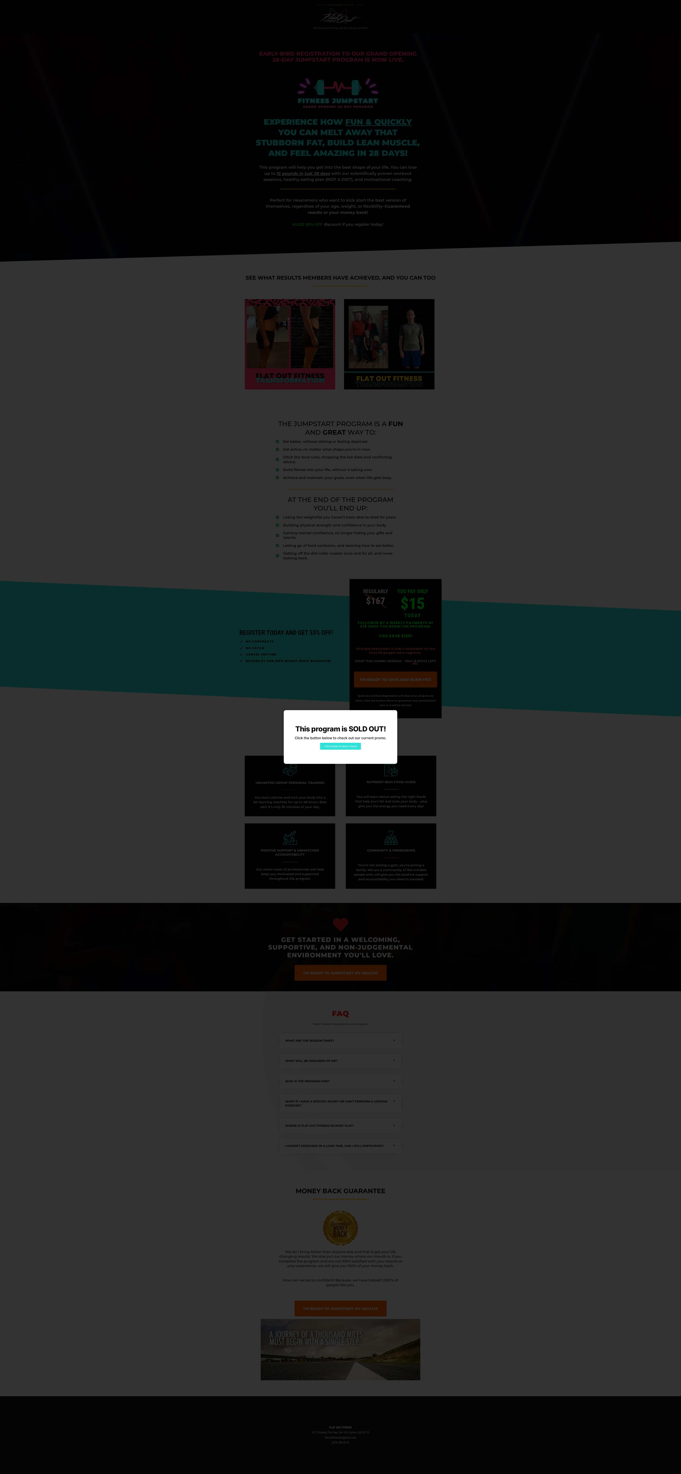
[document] (340, 737)
